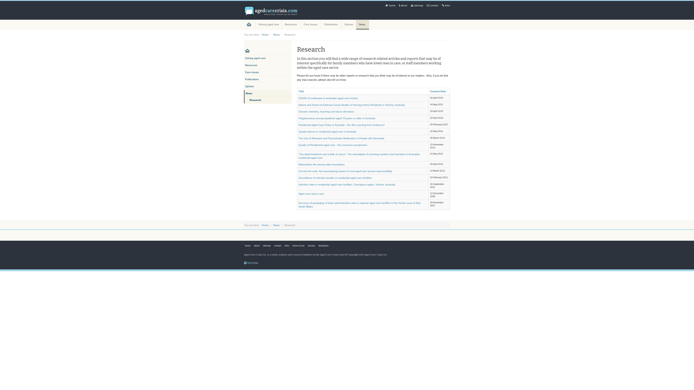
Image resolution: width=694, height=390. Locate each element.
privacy (311, 245)
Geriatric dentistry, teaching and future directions (326, 111)
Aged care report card (311, 193)
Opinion (348, 24)
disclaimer (323, 245)
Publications (331, 24)
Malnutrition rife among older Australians (322, 164)
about (403, 5)
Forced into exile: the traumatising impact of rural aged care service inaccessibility (345, 171)
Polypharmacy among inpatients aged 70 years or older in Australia (337, 118)
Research (255, 100)
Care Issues (311, 24)
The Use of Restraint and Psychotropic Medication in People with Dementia (341, 138)
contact (433, 5)
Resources (291, 24)
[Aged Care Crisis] (271, 11)
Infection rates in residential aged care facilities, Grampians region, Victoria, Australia (347, 184)
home (391, 5)
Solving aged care (268, 24)
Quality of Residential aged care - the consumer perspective (333, 145)
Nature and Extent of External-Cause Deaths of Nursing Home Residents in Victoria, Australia (352, 104)
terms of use (299, 245)
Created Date (438, 91)
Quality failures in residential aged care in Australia (327, 131)
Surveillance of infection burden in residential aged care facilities (335, 177)
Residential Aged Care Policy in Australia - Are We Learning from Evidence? (342, 125)
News (362, 24)
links (447, 5)
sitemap (418, 5)
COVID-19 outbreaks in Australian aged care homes (328, 98)
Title (301, 91)
